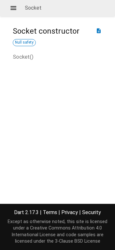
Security (91, 212)
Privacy (69, 212)
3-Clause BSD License (77, 241)
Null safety (24, 42)
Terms (50, 212)
